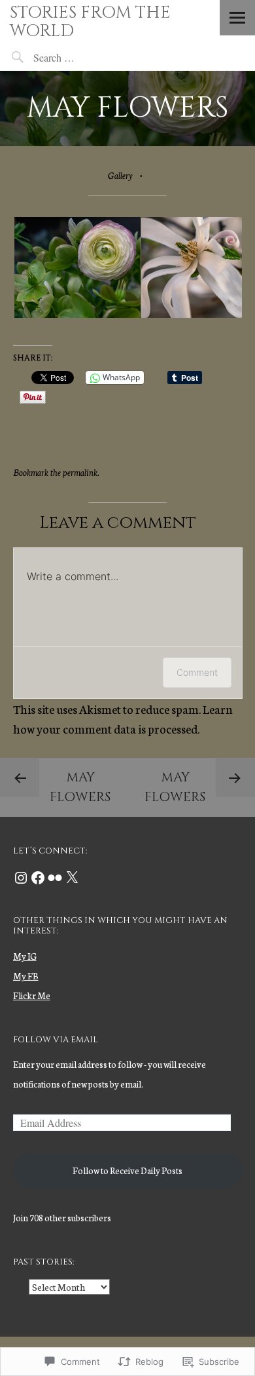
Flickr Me (31, 995)
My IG (25, 956)
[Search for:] (85, 57)
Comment (197, 672)
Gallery (120, 175)
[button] (76, 267)
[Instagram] (21, 878)
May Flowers (80, 787)
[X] (72, 878)
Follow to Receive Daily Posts (127, 1170)
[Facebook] (38, 878)
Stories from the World (90, 22)
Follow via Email (55, 1040)
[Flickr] (55, 878)
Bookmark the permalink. (56, 472)
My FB (26, 976)
